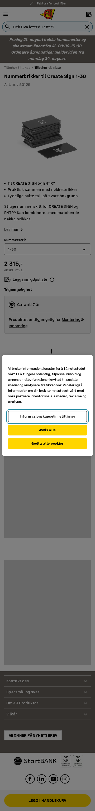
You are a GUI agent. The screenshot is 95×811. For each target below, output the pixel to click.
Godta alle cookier (47, 443)
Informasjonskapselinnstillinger (47, 416)
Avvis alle (47, 430)
